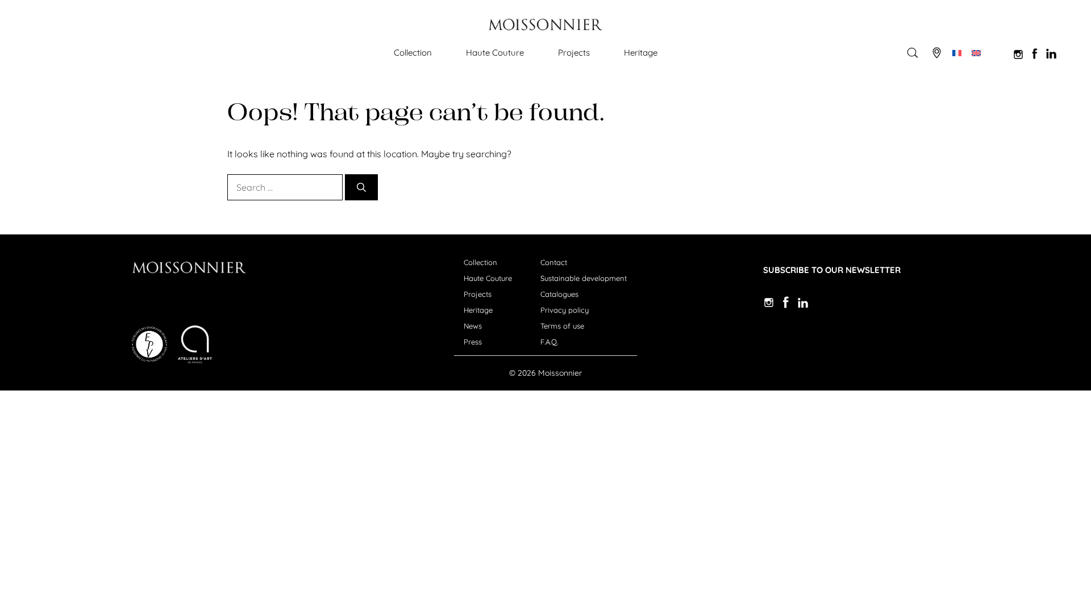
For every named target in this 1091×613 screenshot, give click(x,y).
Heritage (640, 52)
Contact (553, 262)
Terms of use (562, 325)
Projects (574, 52)
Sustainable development (583, 278)
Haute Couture (495, 52)
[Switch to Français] (957, 52)
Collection (413, 52)
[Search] (361, 187)
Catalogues (559, 294)
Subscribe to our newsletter (832, 269)
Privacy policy (564, 309)
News (473, 325)
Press (473, 341)
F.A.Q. (549, 341)
